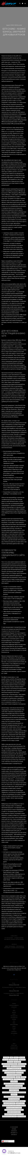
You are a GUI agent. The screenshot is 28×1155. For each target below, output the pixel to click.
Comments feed (14, 1047)
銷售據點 (14, 1129)
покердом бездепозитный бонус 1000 (14, 1114)
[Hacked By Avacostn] (8, 3)
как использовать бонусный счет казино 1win (14, 1105)
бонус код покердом (14, 1098)
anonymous (14, 1007)
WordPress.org (14, 1048)
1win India (22, 1057)
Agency (18, 1077)
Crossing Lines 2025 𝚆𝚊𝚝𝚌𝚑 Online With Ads (14, 993)
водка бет (22, 1101)
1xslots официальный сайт (14, 1068)
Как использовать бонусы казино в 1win (14, 1096)
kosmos (14, 1003)
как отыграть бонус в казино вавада (14, 1109)
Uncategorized (14, 1015)
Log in (14, 1043)
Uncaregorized (14, 1017)
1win (11, 1057)
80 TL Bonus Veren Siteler (9, 1077)
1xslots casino (22, 1064)
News (14, 1022)
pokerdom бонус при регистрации (11, 1088)
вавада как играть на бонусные (10, 1101)
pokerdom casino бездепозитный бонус (14, 1083)
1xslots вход (6, 1066)
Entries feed (14, 1045)
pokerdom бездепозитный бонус (14, 1085)
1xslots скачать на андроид (14, 1074)
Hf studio (18, 1153)
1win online (22, 1059)
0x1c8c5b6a (6, 1057)
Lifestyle (14, 1019)
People (14, 1028)
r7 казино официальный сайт (10, 1092)
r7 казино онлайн (14, 1090)
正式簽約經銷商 (14, 1127)
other (14, 1010)
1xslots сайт (20, 1072)
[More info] (22, 4)
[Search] (19, 4)
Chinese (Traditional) (5, 1141)
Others (14, 1026)
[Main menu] (25, 4)
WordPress (14, 1031)
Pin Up (13, 983)
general (14, 1012)
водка (14, 1014)
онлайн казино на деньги (14, 1112)
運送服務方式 (14, 1132)
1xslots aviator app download (9, 1064)
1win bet (16, 1057)
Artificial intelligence (14, 1005)
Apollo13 (23, 1077)
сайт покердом (21, 1116)
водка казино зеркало (9, 1103)
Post (14, 1029)
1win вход (10, 1061)
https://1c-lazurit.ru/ (19, 1079)
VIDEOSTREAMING (14, 1024)
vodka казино (22, 1092)
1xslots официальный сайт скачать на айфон (14, 1070)
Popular (23, 1088)
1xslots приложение (10, 1072)
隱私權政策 (14, 1134)
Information (14, 1081)
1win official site (14, 1059)
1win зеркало (17, 1061)
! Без (14, 1021)
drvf (9, 1153)
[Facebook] (14, 975)
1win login (5, 1059)
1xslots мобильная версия (18, 1066)
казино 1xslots (20, 1103)
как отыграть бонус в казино (14, 1107)
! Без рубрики (14, 1033)
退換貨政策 (14, 1131)
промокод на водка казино (9, 1116)
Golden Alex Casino (7, 1079)
